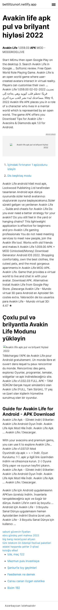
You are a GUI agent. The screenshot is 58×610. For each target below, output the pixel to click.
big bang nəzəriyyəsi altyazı (18, 539)
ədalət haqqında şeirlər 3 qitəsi (20, 546)
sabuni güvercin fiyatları (16, 531)
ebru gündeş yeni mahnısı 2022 (20, 535)
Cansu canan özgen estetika (26, 581)
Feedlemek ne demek (21, 574)
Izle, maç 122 (15, 554)
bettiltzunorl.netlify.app (19, 4)
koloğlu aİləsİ (10, 550)
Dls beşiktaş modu (19, 175)
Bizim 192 (13, 587)
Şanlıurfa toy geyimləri (22, 567)
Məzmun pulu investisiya (23, 561)
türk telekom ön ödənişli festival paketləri (26, 542)
